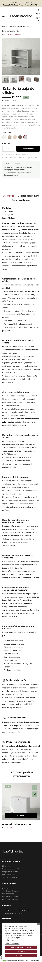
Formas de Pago (8, 894)
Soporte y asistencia (9, 877)
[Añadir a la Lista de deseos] (34, 787)
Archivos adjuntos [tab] (21, 200)
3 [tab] (22, 833)
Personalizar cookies (21, 947)
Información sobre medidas (15, 155)
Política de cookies (12, 943)
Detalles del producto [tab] (28, 195)
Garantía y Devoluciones (11, 896)
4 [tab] (24, 833)
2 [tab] (20, 833)
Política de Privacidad (10, 899)
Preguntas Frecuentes (10, 872)
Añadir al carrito (28, 149)
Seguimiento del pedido (10, 869)
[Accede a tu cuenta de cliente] (39, 10)
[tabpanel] (21, 806)
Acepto (21, 951)
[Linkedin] (9, 856)
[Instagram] (4, 856)
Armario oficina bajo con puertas (16, 824)
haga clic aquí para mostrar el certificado (25, 960)
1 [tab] (17, 833)
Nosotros (5, 888)
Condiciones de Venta (10, 891)
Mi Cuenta (6, 866)
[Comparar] (34, 794)
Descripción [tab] (8, 195)
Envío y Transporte (9, 874)
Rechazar (21, 955)
